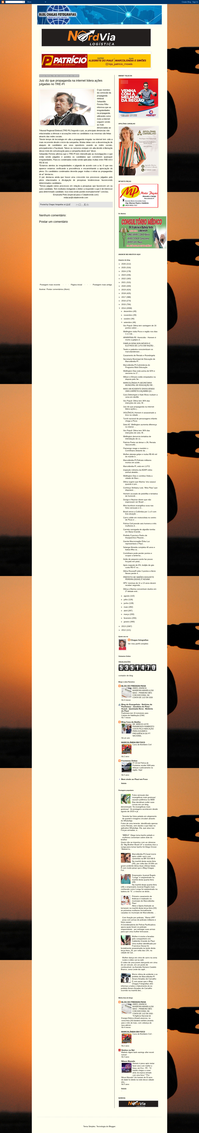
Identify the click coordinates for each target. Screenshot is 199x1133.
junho (126, 603)
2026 (123, 264)
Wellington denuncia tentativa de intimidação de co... (137, 437)
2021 (123, 282)
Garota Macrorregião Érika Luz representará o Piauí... (136, 542)
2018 (123, 293)
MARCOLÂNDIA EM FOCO (133, 742)
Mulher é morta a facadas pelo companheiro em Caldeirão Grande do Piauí (143, 938)
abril (126, 611)
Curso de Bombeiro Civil (142, 745)
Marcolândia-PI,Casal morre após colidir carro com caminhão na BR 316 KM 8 (144, 856)
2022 (123, 278)
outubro (127, 319)
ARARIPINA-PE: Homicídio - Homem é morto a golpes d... (139, 338)
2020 (123, 286)
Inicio (123, 783)
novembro (128, 315)
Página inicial (76, 285)
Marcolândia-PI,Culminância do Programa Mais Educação (136, 366)
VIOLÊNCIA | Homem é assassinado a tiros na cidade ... (139, 414)
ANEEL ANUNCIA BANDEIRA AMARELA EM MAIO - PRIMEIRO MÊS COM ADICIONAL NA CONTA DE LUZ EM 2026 (143, 692)
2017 (123, 297)
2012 (123, 630)
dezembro (128, 311)
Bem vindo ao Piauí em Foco (134, 779)
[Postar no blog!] (80, 204)
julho (126, 599)
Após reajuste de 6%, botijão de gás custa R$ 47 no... (138, 566)
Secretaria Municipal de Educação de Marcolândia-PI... (139, 360)
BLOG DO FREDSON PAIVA (133, 686)
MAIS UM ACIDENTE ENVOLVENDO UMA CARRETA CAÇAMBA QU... (139, 390)
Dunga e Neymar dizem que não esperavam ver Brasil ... (137, 501)
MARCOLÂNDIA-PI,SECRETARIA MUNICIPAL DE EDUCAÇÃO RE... (138, 384)
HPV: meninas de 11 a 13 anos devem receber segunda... (139, 584)
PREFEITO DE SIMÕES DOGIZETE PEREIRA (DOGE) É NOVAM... (138, 578)
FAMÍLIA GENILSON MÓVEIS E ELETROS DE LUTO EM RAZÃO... (139, 344)
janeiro (127, 622)
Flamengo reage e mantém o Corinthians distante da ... (135, 449)
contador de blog (125, 675)
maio (126, 607)
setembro (128, 322)
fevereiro (128, 618)
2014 (123, 308)
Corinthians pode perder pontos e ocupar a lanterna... (137, 554)
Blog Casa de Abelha (131, 722)
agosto (127, 596)
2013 (123, 626)
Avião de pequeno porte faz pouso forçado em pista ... (138, 560)
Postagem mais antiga (102, 285)
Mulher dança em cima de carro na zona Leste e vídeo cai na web (139, 959)
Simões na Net (128, 1050)
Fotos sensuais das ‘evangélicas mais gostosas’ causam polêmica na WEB (144, 797)
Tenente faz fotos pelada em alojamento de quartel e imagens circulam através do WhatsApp (139, 818)
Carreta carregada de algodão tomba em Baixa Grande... (139, 530)
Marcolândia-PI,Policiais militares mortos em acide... (137, 461)
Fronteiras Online (129, 761)
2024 (123, 271)
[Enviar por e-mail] (77, 204)
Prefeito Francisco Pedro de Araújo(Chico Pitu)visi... (135, 536)
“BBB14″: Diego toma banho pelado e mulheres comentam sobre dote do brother (137, 837)
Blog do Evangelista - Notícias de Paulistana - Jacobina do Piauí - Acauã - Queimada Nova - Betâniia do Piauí (137, 707)
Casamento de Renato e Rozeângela (139, 355)
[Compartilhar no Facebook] (85, 204)
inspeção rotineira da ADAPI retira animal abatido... (137, 471)
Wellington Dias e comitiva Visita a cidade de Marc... (137, 477)
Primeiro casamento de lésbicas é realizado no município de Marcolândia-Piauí (143, 899)
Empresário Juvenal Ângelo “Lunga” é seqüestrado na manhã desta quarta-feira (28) (144, 878)
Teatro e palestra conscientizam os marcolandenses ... (138, 350)
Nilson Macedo (128, 1061)
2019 (123, 290)
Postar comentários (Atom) (58, 289)
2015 (123, 304)
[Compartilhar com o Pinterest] (87, 204)
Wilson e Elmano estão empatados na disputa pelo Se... (139, 378)
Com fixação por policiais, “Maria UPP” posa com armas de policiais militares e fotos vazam (138, 919)
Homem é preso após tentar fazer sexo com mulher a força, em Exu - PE (143, 1065)
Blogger (112, 1126)
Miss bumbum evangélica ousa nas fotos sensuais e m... (138, 506)
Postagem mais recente (50, 285)
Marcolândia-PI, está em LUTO (136, 466)
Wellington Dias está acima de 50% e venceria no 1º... (139, 372)
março (127, 614)
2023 (123, 275)
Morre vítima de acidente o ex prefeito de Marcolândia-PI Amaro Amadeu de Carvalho (145, 976)
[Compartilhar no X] (82, 204)
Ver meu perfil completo (138, 644)
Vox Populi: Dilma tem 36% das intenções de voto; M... (136, 402)
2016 (123, 301)
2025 (123, 267)
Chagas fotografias (139, 640)
